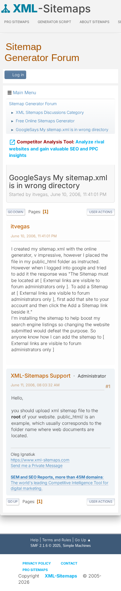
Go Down (15, 212)
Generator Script (54, 22)
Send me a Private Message (36, 465)
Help (34, 540)
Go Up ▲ (83, 540)
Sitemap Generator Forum (42, 52)
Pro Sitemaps (35, 570)
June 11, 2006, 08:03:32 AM (35, 385)
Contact (69, 563)
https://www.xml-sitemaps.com (40, 459)
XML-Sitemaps (61, 576)
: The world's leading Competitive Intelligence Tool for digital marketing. (59, 483)
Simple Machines (77, 545)
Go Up (12, 502)
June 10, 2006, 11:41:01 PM (34, 236)
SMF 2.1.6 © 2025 (45, 545)
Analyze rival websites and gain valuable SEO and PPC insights (56, 148)
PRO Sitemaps (16, 22)
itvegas (20, 226)
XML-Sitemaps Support (41, 375)
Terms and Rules (56, 540)
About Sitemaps (94, 22)
